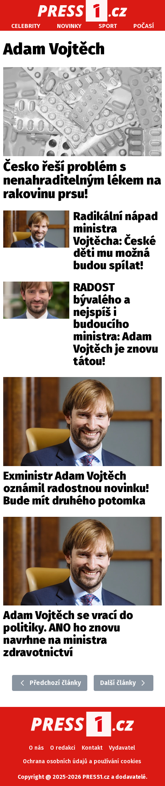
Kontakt (92, 747)
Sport (108, 26)
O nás (36, 747)
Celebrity (25, 26)
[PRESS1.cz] (83, 11)
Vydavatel (122, 747)
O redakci (62, 747)
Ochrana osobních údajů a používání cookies (82, 761)
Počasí (143, 26)
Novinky (69, 26)
